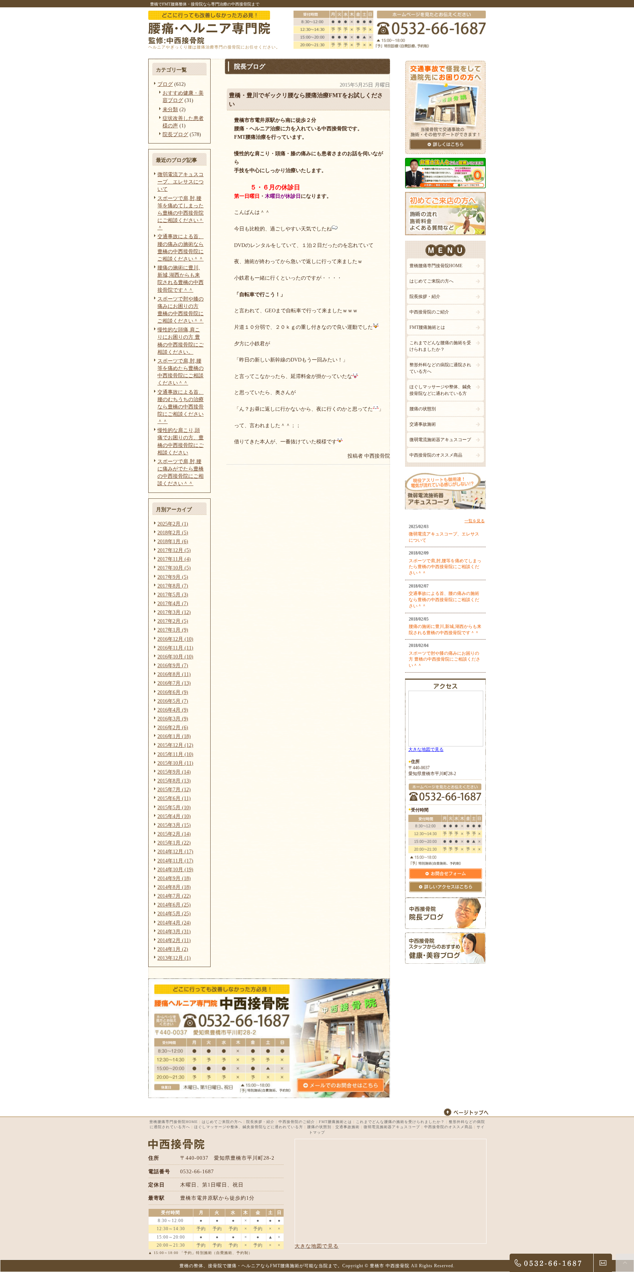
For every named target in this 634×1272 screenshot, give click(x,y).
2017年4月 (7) (172, 603)
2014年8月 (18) (174, 887)
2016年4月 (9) (172, 710)
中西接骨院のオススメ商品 (435, 455)
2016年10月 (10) (175, 656)
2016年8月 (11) (174, 674)
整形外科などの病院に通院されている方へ (440, 368)
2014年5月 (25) (174, 913)
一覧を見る (474, 521)
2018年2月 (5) (172, 532)
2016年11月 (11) (175, 648)
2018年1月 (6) (172, 541)
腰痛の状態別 (422, 408)
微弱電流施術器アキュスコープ (440, 439)
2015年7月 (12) (174, 789)
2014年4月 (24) (174, 923)
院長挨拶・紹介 (424, 296)
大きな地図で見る (426, 749)
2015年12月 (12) (175, 745)
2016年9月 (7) (172, 665)
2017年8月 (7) (172, 586)
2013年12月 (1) (174, 958)
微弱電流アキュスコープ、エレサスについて (180, 181)
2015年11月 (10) (175, 754)
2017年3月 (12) (174, 612)
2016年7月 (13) (174, 683)
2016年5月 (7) (172, 701)
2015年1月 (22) (174, 843)
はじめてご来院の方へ (431, 281)
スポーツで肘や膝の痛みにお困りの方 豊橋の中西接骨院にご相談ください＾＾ (444, 659)
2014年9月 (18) (174, 878)
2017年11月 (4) (174, 559)
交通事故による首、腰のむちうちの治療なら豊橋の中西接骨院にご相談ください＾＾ (180, 407)
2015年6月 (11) (174, 798)
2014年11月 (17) (175, 861)
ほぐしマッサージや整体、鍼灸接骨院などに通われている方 (440, 390)
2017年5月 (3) (172, 594)
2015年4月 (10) (174, 816)
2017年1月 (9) (172, 630)
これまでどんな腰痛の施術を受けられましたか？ (440, 346)
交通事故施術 (422, 424)
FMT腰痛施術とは (427, 327)
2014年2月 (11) (174, 940)
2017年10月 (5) (174, 568)
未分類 (170, 109)
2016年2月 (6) (172, 727)
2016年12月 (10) (175, 639)
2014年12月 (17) (175, 851)
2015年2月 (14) (174, 834)
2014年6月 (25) (174, 905)
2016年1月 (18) (174, 736)
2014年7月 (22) (174, 896)
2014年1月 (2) (172, 949)
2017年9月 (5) (172, 577)
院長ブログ (175, 134)
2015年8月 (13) (174, 781)
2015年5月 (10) (174, 807)
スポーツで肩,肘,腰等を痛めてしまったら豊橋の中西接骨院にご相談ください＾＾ (180, 213)
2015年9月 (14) (174, 772)
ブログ (165, 84)
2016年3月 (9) (172, 719)
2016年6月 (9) (172, 692)
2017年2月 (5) (172, 621)
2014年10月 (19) (175, 869)
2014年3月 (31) (174, 931)
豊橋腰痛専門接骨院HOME (435, 265)
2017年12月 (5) (174, 550)
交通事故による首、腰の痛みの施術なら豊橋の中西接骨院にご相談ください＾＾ (444, 599)
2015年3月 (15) (174, 825)
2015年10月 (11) (175, 763)
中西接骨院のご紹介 (429, 312)
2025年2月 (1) (172, 524)
